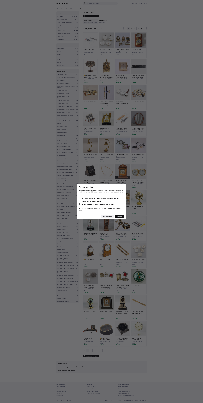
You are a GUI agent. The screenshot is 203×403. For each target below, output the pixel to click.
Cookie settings (107, 216)
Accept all (119, 216)
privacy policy (97, 208)
